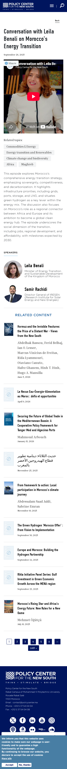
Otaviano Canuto (29, 363)
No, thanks (25, 765)
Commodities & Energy (21, 146)
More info (7, 759)
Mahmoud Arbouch (31, 437)
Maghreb (27, 164)
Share (12, 63)
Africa (10, 164)
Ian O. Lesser (26, 348)
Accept (9, 765)
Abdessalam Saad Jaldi (33, 501)
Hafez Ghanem (28, 368)
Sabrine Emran (28, 506)
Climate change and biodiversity (27, 158)
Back (57, 20)
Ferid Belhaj (53, 343)
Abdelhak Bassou (30, 343)
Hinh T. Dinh (50, 368)
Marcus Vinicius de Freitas (37, 353)
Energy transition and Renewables (29, 152)
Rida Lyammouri (29, 358)
